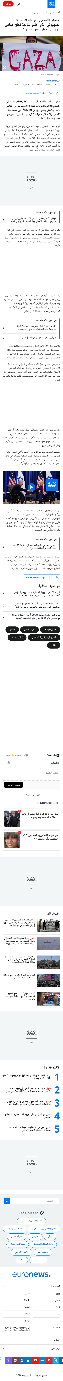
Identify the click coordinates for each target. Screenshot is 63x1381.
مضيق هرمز (38, 1260)
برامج (27, 1321)
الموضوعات (55, 1286)
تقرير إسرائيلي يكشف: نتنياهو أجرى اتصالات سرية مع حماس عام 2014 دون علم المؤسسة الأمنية (36, 616)
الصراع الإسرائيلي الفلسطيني (44, 637)
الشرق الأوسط (50, 629)
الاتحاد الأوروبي (21, 1252)
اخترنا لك (53, 913)
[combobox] (31, 1201)
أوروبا (58, 1294)
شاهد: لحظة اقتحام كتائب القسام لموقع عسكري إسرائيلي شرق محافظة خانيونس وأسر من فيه (37, 605)
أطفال (53, 645)
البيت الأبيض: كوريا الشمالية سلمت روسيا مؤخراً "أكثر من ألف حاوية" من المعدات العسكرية (37, 594)
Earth (27, 1300)
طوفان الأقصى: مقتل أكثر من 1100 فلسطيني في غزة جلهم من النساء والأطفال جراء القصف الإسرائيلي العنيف (33, 220)
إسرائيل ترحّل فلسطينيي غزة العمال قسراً (39, 337)
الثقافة (27, 1314)
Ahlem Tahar (51, 81)
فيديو (58, 1321)
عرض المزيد (55, 1349)
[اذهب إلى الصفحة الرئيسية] (51, 4)
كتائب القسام (17, 637)
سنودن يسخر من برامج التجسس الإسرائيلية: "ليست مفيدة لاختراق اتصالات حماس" (35, 547)
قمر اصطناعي (16, 1237)
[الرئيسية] (59, 12)
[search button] (7, 1201)
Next (58, 1307)
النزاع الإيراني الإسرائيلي (31, 1221)
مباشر (8, 3)
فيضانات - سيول (17, 1244)
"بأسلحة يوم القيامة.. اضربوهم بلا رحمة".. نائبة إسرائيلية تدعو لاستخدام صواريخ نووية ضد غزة (36, 328)
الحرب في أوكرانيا (14, 1229)
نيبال (22, 1260)
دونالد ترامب (43, 1252)
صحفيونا (56, 1328)
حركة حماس (29, 629)
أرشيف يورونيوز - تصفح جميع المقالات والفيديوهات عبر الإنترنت (16, 1329)
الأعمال (57, 1300)
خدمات (57, 1341)
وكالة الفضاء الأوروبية (43, 1244)
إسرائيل (37, 13)
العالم (45, 13)
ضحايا (12, 629)
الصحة (27, 1307)
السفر (58, 1314)
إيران (50, 1237)
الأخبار (52, 13)
